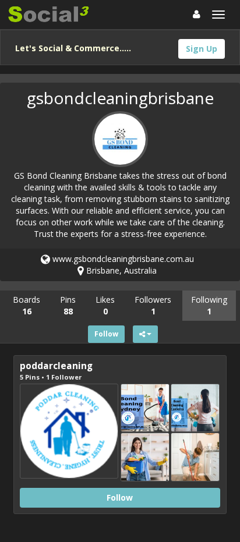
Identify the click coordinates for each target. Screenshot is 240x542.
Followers (153, 305)
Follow (106, 334)
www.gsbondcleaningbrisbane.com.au (122, 258)
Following (209, 305)
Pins (68, 305)
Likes (105, 305)
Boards (26, 305)
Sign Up (201, 48)
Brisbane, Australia (120, 270)
